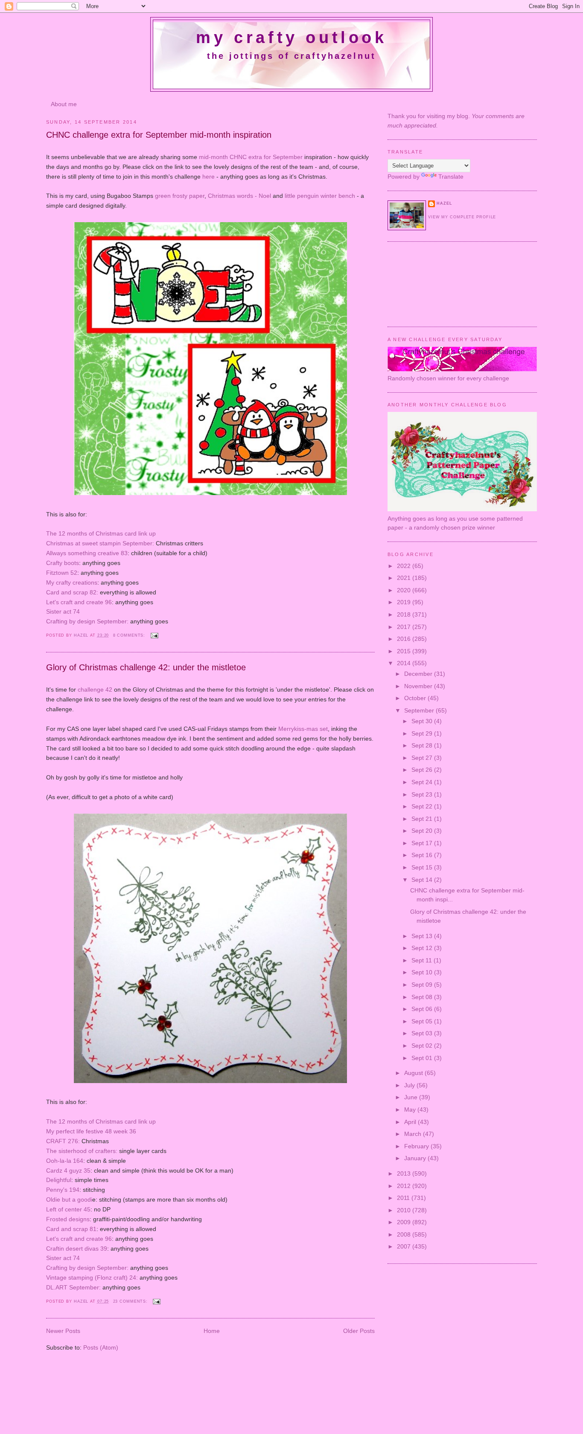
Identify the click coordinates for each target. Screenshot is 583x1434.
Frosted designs (68, 1219)
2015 (404, 651)
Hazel (82, 635)
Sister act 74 (63, 611)
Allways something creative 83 (87, 553)
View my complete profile (462, 217)
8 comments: (130, 635)
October (416, 698)
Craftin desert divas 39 (76, 1248)
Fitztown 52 (61, 572)
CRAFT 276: (63, 1141)
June (411, 1097)
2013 (404, 1173)
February (417, 1146)
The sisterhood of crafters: (81, 1150)
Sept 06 (422, 1008)
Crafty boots (62, 562)
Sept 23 (422, 794)
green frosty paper (179, 195)
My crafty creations (71, 582)
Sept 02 (422, 1045)
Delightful (58, 1179)
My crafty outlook (291, 37)
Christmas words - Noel (239, 195)
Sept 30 (422, 721)
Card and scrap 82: (72, 592)
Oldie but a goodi (69, 1199)
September (420, 710)
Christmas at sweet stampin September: (100, 543)
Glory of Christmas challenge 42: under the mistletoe (146, 667)
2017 (404, 626)
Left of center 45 (68, 1209)
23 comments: (131, 1301)
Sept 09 (422, 984)
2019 (404, 602)
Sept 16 (422, 855)
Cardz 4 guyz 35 (68, 1170)
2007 (404, 1246)
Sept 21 (422, 818)
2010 (404, 1210)
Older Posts (359, 1330)
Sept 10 (422, 972)
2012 (404, 1185)
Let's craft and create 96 (79, 602)
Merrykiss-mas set (303, 728)
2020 (404, 590)
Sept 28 (422, 745)
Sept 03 (422, 1033)
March (413, 1133)
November (419, 686)
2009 (404, 1222)
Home (212, 1330)
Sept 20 (422, 830)
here (208, 176)
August (414, 1072)
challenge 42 (95, 689)
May (410, 1109)
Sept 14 (422, 879)
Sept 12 (422, 947)
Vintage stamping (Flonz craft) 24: (92, 1277)
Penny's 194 (62, 1189)
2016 (404, 638)
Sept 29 (422, 733)
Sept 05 (422, 1021)
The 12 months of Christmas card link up (101, 533)
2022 (404, 565)
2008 (404, 1234)
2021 (404, 577)
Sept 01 (422, 1057)
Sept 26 (422, 769)
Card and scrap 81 (71, 1228)
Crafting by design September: (87, 621)
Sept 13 (422, 936)
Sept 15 (422, 867)
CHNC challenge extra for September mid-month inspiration (158, 134)
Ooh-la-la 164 (64, 1160)
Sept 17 (422, 843)
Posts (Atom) (100, 1347)
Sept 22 (422, 806)
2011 (404, 1197)
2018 (404, 614)
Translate (450, 176)
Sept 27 (422, 757)
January (416, 1158)
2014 (404, 663)
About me (64, 104)
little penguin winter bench (320, 195)
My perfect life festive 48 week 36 (91, 1131)
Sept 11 (422, 960)
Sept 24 (422, 782)
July (410, 1085)
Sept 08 (422, 997)
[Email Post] (154, 635)
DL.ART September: (73, 1287)
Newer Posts (63, 1330)
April (411, 1121)
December (419, 673)
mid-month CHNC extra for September (251, 157)
